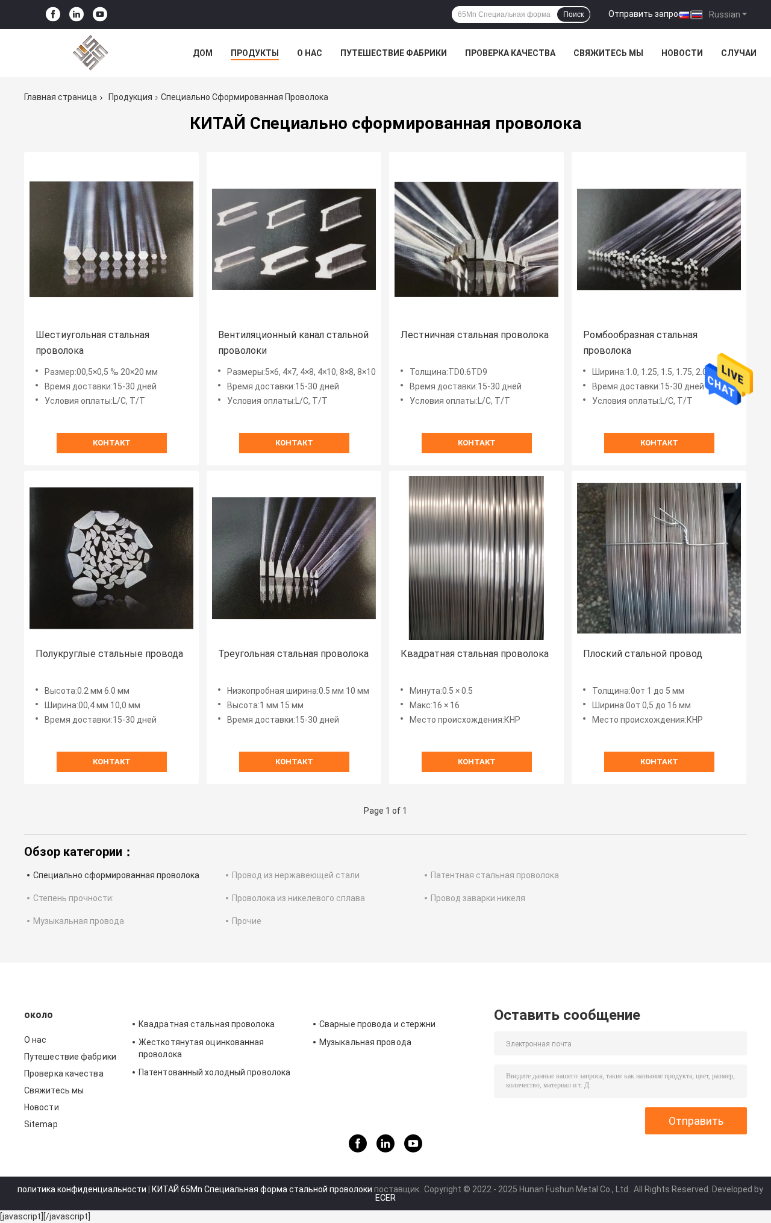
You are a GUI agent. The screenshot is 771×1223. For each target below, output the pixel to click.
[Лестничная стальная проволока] (476, 239)
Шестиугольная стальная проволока (92, 342)
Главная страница (60, 97)
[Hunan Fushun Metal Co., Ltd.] (90, 53)
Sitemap (41, 1124)
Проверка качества (510, 53)
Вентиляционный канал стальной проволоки (293, 342)
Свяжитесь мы (608, 53)
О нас (309, 53)
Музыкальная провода (78, 921)
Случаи (739, 53)
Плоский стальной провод (642, 653)
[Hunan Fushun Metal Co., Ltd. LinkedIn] (76, 14)
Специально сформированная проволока (116, 875)
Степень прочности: (73, 898)
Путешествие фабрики (393, 53)
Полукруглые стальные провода (109, 653)
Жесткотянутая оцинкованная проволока (201, 1048)
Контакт (112, 442)
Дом (203, 53)
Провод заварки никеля (478, 898)
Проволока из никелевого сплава (298, 898)
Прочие (246, 921)
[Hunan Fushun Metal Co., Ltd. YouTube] (100, 14)
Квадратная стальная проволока (475, 653)
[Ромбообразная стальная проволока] (659, 239)
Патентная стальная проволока (495, 875)
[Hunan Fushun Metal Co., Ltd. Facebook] (53, 14)
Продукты (255, 53)
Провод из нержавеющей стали (296, 875)
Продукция (130, 97)
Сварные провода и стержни (377, 1024)
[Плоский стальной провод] (659, 558)
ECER (385, 1198)
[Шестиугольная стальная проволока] (111, 239)
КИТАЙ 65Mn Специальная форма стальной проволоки (262, 1189)
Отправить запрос (645, 14)
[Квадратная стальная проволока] (476, 558)
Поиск (573, 14)
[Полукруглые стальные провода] (111, 558)
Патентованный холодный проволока (214, 1072)
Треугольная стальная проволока (293, 653)
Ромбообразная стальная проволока (640, 342)
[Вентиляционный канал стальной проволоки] (294, 239)
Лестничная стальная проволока (475, 335)
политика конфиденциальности (81, 1189)
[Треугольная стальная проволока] (294, 558)
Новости (682, 53)
